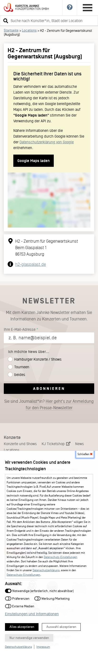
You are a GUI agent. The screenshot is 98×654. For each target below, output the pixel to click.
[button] (5, 20)
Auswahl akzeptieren (61, 627)
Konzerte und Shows (20, 444)
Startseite (11, 30)
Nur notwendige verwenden (29, 638)
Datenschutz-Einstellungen (60, 557)
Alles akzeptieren (22, 627)
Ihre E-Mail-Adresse (19, 329)
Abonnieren (49, 388)
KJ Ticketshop (54, 444)
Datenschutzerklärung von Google (47, 142)
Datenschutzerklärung (46, 570)
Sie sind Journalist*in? (49, 404)
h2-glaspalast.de (30, 264)
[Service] (70, 7)
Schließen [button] (84, 454)
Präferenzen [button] (20, 598)
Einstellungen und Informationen (32, 614)
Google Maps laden (33, 161)
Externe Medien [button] (22, 606)
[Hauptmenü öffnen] (87, 7)
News (79, 444)
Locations (29, 30)
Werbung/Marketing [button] (55, 598)
